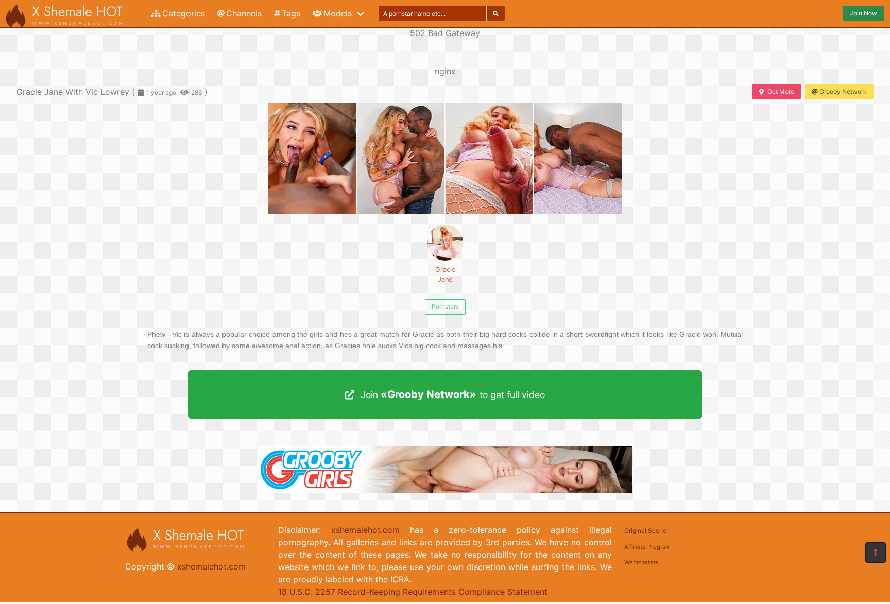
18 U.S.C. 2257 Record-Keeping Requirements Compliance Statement (412, 591)
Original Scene (645, 530)
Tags (291, 13)
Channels (244, 13)
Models (337, 13)
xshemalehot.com (211, 566)
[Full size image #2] (489, 158)
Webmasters (641, 562)
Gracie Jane (445, 274)
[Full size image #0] (312, 158)
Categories (183, 13)
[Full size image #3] (578, 158)
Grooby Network (843, 91)
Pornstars (445, 306)
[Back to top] (875, 552)
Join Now (863, 13)
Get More (780, 91)
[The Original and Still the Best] (445, 490)
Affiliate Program (647, 546)
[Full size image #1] (400, 158)
